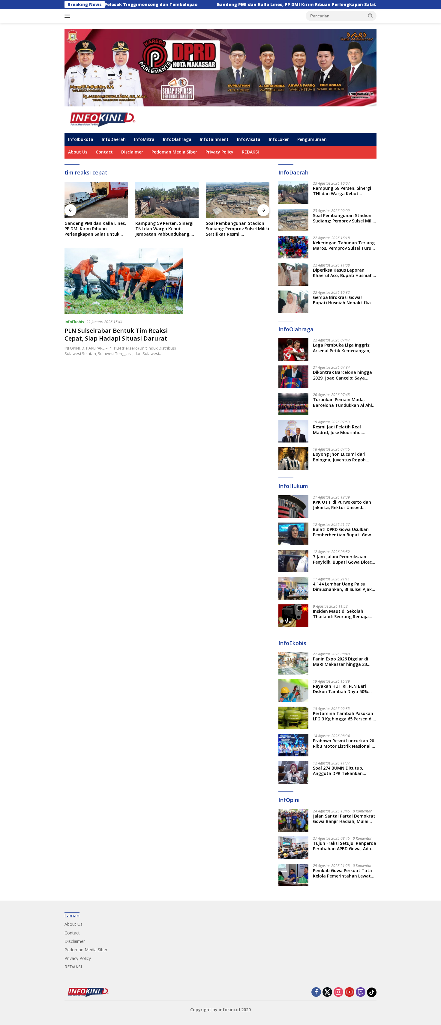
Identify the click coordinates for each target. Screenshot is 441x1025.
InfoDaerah (114, 139)
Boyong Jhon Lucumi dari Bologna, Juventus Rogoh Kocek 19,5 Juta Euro (339, 456)
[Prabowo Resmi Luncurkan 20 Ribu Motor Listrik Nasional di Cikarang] (293, 745)
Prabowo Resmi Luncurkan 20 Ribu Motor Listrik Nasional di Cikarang (344, 743)
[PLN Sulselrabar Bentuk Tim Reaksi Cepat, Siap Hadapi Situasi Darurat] (123, 281)
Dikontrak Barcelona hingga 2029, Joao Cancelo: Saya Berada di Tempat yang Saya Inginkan (343, 375)
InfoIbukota (80, 139)
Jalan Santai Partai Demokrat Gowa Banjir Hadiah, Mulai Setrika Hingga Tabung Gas (344, 818)
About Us (77, 152)
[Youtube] (349, 992)
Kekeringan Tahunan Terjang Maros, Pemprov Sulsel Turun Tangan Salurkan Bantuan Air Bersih (344, 245)
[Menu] (68, 16)
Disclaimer (132, 152)
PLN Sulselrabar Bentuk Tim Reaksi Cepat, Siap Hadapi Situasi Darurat (116, 334)
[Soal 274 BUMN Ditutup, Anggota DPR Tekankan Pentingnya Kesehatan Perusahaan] (293, 772)
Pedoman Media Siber (174, 152)
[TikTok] (371, 992)
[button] (370, 15)
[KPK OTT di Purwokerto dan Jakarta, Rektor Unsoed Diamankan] (293, 506)
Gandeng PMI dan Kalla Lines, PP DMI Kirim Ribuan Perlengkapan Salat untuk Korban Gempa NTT (274, 4)
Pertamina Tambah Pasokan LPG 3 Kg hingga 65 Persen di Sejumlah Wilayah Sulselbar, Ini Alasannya (343, 716)
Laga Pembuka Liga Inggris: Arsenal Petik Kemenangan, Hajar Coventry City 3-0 (341, 347)
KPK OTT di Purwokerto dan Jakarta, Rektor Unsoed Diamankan (342, 504)
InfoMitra (144, 139)
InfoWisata (248, 139)
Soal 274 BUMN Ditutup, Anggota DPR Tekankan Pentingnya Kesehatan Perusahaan (338, 770)
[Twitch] (360, 992)
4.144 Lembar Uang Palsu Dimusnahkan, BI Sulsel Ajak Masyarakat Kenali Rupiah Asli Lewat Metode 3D (342, 586)
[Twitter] (327, 992)
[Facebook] (316, 992)
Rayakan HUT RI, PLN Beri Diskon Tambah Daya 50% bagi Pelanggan (340, 689)
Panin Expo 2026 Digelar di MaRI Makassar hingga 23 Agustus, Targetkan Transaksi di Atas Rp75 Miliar (343, 661)
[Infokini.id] (107, 119)
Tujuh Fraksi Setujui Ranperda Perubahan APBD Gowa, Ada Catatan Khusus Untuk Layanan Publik (344, 846)
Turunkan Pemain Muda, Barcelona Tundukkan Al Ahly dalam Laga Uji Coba (343, 402)
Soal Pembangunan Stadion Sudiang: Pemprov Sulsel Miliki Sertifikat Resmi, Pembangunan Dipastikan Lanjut (234, 229)
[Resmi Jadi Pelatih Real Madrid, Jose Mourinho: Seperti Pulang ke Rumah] (293, 431)
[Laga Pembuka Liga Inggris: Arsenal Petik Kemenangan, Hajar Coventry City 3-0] (293, 349)
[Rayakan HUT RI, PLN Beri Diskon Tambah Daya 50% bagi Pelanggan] (293, 690)
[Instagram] (338, 992)
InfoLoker (279, 139)
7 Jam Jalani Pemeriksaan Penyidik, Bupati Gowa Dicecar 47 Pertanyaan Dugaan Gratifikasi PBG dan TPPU (344, 559)
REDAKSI (250, 152)
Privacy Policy (219, 152)
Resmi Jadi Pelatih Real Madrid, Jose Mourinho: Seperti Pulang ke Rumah (339, 429)
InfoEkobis (74, 321)
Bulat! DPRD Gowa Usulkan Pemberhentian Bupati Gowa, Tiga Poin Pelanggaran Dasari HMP (344, 532)
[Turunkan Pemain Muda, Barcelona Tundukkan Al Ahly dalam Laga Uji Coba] (293, 404)
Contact (104, 152)
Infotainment (214, 139)
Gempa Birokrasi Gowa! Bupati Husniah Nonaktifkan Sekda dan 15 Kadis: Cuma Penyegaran (343, 300)
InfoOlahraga (177, 139)
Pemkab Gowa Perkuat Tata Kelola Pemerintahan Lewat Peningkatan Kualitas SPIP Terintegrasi (342, 873)
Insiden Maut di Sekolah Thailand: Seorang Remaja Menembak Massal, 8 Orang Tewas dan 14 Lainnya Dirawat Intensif (342, 614)
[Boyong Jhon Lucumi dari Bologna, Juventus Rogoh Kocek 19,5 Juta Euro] (293, 458)
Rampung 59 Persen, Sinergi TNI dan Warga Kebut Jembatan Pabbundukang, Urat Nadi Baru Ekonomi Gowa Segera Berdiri (162, 229)
